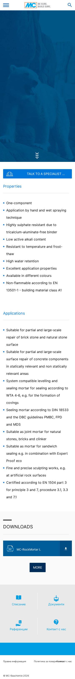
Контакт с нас (64, 661)
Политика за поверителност (50, 661)
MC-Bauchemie (38, 5)
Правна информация (14, 661)
